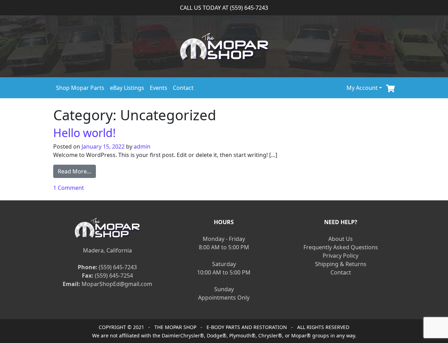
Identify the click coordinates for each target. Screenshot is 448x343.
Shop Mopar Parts (80, 88)
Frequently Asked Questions (340, 247)
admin (142, 146)
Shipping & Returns (340, 264)
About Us (340, 239)
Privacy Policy (340, 255)
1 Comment (68, 188)
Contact (183, 88)
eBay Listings (127, 88)
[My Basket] (390, 87)
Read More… (77, 171)
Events (158, 88)
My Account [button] (362, 88)
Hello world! (84, 132)
